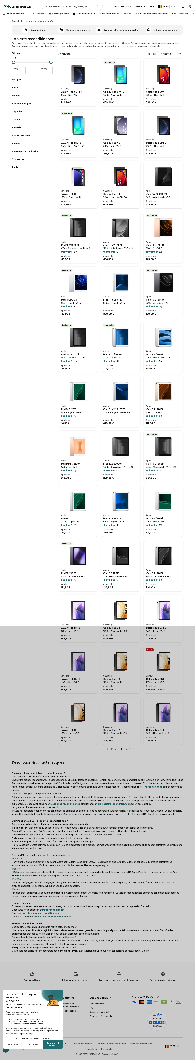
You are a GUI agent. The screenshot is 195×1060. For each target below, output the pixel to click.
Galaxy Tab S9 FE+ (71, 91)
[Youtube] (22, 1048)
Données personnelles (141, 1043)
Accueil (15, 21)
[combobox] (68, 6)
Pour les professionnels (101, 1016)
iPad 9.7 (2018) (154, 518)
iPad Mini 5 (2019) (71, 463)
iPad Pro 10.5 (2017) (114, 518)
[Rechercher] (99, 6)
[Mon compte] (183, 6)
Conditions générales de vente (111, 1043)
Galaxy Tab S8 (111, 627)
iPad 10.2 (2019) (155, 245)
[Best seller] (78, 228)
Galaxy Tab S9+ (155, 91)
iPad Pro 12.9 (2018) (157, 194)
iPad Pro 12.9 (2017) (114, 299)
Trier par (152, 54)
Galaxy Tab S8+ (155, 679)
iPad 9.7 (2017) (154, 354)
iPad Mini (16, 879)
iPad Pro (16, 868)
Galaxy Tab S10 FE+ (72, 142)
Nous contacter (97, 1003)
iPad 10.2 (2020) (70, 245)
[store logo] (17, 6)
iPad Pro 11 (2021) (113, 245)
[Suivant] (134, 749)
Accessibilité (91, 1049)
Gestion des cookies (82, 1043)
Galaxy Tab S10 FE (113, 91)
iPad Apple (17, 858)
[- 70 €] (163, 661)
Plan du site (106, 1049)
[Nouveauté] (120, 74)
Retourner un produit (99, 1012)
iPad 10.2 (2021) (155, 463)
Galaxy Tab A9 (111, 142)
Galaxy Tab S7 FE (70, 627)
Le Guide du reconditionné (63, 1011)
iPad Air (16, 889)
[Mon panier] (190, 6)
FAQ (91, 1008)
